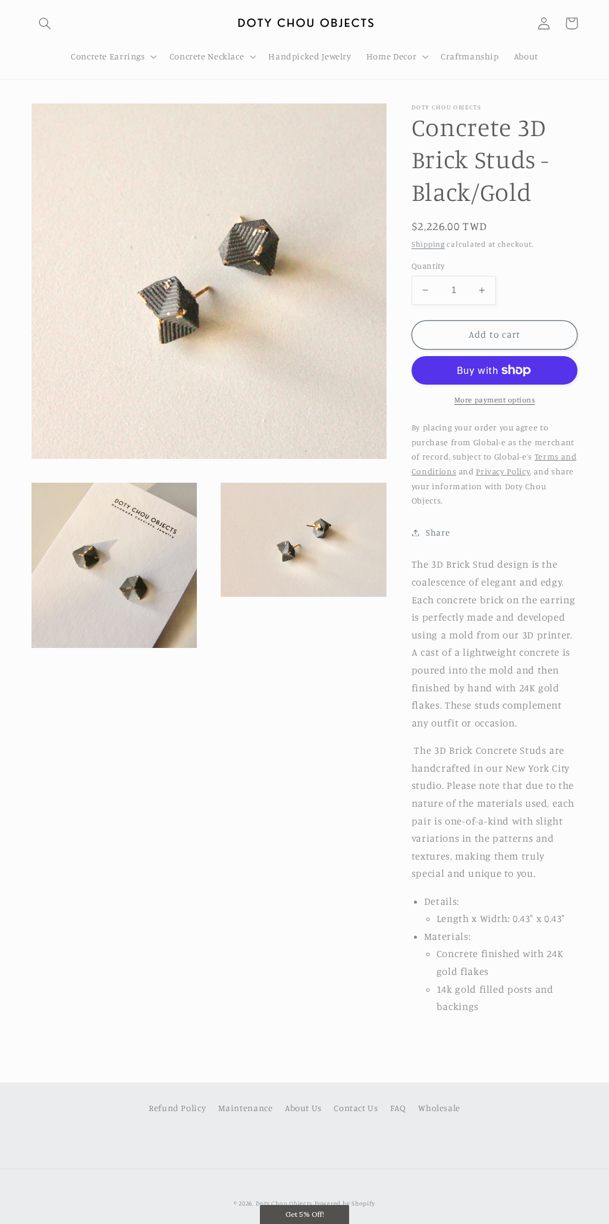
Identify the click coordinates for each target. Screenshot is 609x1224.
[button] (45, 23)
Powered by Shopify (345, 1203)
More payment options (494, 399)
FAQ (398, 1108)
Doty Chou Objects (284, 1203)
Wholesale (439, 1108)
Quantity (428, 265)
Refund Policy (177, 1108)
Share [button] (438, 532)
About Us (303, 1108)
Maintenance (245, 1108)
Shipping (428, 244)
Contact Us (356, 1108)
